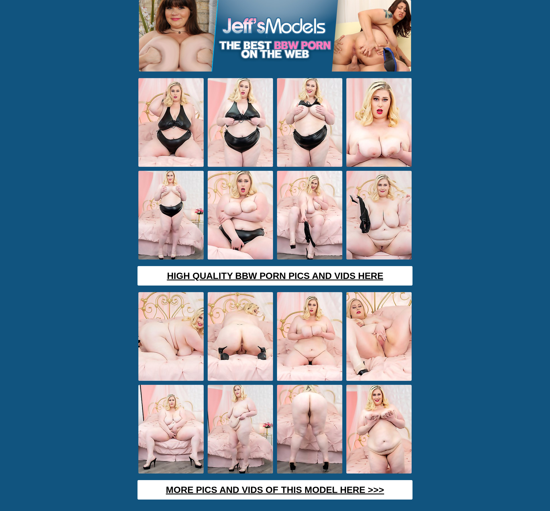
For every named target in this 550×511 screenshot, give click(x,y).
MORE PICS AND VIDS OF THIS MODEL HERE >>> (275, 490)
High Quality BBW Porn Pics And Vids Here (275, 276)
